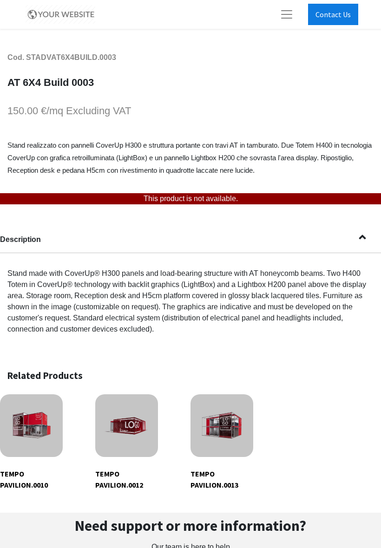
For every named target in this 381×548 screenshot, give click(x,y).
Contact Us (333, 14)
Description (20, 239)
